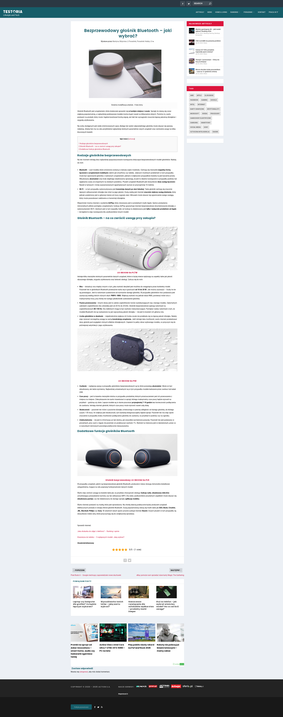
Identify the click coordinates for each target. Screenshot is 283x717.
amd (192, 95)
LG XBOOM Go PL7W (127, 272)
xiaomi (215, 132)
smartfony (205, 123)
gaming (204, 100)
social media (195, 127)
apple (199, 95)
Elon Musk (209, 95)
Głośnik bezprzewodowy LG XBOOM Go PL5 (127, 480)
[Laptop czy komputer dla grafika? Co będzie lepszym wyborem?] (83, 592)
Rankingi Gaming (209, 33)
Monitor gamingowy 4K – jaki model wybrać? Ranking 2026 (208, 30)
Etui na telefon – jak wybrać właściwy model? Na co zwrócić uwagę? (167, 605)
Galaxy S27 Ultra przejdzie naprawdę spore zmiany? (205, 51)
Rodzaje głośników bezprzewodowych (93, 144)
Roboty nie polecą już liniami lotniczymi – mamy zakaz (168, 647)
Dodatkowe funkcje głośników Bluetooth (94, 149)
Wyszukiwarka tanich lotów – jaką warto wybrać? (112, 604)
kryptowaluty (213, 109)
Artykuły (200, 12)
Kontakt (261, 12)
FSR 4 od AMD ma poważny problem (208, 41)
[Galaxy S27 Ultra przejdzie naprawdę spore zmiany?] (191, 51)
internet (201, 104)
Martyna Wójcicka (120, 41)
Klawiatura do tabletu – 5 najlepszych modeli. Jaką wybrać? (100, 537)
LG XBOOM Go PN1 (127, 381)
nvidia (204, 113)
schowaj (131, 139)
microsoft (194, 113)
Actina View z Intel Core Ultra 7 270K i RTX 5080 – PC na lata (112, 647)
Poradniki (248, 12)
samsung (194, 123)
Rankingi (234, 12)
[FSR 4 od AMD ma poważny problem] (191, 42)
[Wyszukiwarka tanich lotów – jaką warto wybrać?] (111, 592)
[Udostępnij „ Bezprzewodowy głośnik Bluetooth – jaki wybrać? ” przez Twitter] (129, 560)
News (209, 12)
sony (206, 127)
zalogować (83, 672)
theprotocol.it (123, 694)
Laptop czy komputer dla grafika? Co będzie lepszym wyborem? (84, 604)
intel (192, 104)
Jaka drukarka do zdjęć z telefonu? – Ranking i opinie (98, 531)
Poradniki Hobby (143, 41)
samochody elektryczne (200, 118)
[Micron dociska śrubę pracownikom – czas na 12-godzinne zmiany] (191, 71)
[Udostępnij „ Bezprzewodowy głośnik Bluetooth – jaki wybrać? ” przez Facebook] (125, 560)
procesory (215, 113)
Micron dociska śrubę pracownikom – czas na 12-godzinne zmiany (208, 70)
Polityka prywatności (81, 707)
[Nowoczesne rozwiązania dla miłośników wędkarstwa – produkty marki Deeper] (138, 592)
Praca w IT (273, 12)
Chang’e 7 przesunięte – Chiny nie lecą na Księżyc (207, 61)
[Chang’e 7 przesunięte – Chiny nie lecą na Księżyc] (191, 61)
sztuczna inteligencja (199, 132)
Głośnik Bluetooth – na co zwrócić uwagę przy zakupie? (100, 146)
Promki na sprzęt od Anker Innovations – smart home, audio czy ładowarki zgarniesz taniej (83, 650)
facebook (194, 100)
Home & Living (221, 12)
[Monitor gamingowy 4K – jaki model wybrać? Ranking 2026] (191, 30)
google (214, 100)
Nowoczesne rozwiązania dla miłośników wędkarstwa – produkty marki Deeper (141, 606)
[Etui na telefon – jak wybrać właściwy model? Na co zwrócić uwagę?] (166, 592)
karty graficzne (197, 109)
